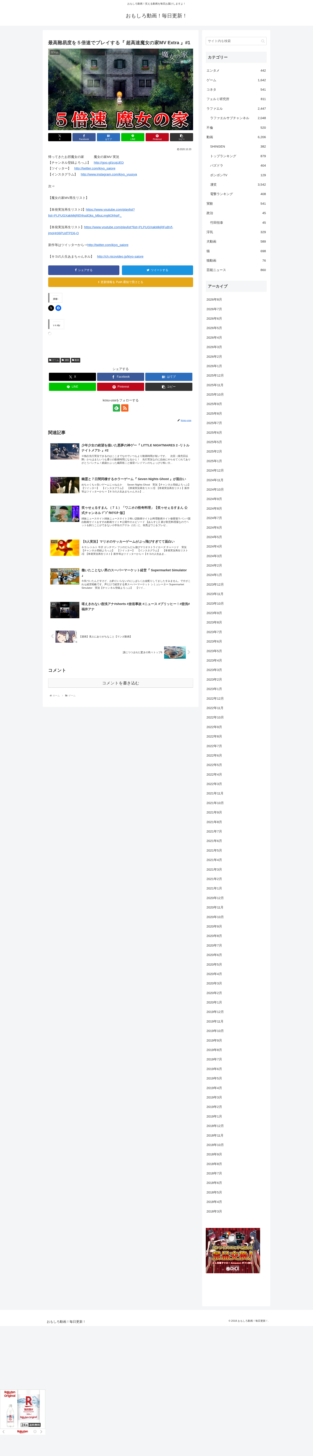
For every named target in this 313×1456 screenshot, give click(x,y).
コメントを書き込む (120, 683)
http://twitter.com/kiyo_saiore (94, 168)
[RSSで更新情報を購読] (124, 408)
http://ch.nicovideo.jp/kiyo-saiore (120, 256)
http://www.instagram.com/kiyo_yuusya (109, 174)
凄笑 (67, 360)
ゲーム (55, 360)
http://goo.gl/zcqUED (109, 162)
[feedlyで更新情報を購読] (116, 408)
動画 (77, 360)
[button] (181, 137)
